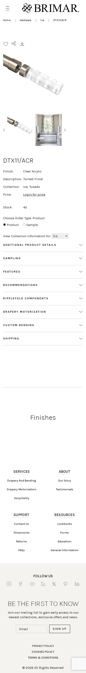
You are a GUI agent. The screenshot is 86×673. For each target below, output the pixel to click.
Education (64, 541)
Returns (21, 541)
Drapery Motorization (21, 489)
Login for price (34, 194)
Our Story (64, 480)
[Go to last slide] (4, 130)
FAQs (21, 550)
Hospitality (21, 498)
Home (7, 20)
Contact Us (21, 524)
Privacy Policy (43, 646)
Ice (42, 20)
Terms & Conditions (43, 657)
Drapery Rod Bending (21, 480)
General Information (64, 550)
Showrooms (22, 532)
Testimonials (64, 489)
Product (13, 225)
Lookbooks (64, 524)
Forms (64, 532)
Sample (32, 225)
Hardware (26, 20)
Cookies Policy (43, 652)
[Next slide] (65, 130)
